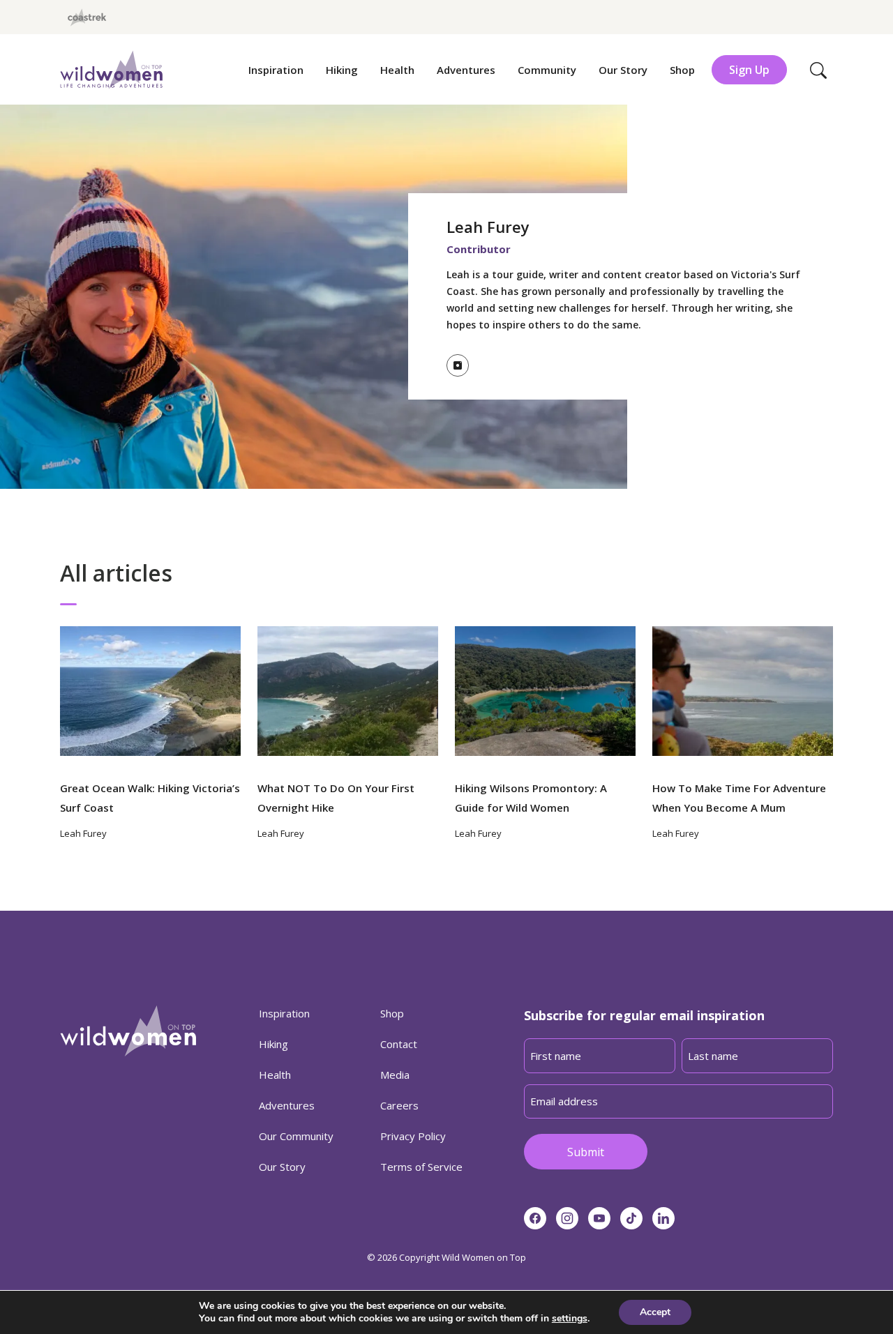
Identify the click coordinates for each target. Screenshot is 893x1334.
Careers (399, 1105)
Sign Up (749, 69)
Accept (655, 1312)
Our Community (296, 1136)
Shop (682, 70)
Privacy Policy (413, 1136)
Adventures (466, 70)
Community (547, 70)
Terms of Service (421, 1167)
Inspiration (275, 70)
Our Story (623, 70)
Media (395, 1075)
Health (397, 70)
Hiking (342, 70)
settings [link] (569, 1318)
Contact (398, 1044)
